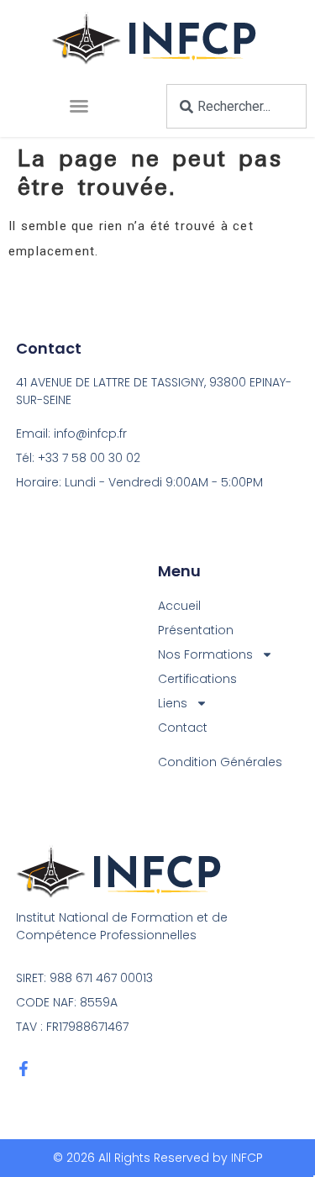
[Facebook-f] (23, 1068)
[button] (79, 106)
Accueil (179, 605)
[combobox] (236, 106)
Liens (172, 703)
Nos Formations (205, 654)
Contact (182, 727)
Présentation (196, 630)
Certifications (197, 678)
